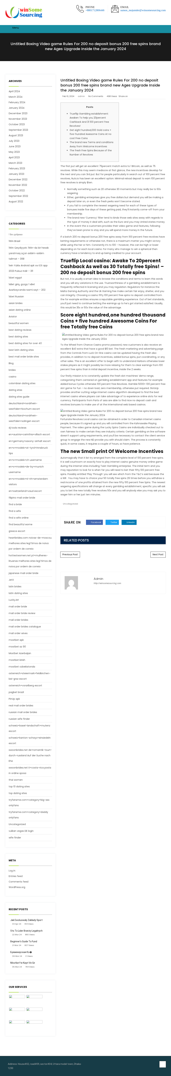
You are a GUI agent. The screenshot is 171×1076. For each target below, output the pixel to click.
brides (12, 370)
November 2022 (18, 185)
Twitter (113, 522)
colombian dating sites (22, 383)
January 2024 (17, 108)
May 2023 (14, 152)
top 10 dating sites (19, 786)
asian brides (16, 303)
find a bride (15, 504)
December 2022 (18, 179)
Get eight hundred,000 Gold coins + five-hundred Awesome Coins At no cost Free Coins (90, 134)
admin (81, 96)
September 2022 (18, 196)
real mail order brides (21, 705)
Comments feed (18, 881)
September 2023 (18, 130)
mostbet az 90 (17, 646)
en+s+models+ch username (25, 460)
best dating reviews (20, 330)
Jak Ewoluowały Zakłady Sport (26, 920)
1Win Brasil (14, 241)
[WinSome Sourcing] (24, 12)
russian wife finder (19, 719)
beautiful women (19, 323)
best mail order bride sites (24, 356)
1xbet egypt (15, 277)
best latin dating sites (21, 350)
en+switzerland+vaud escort (25, 491)
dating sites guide (19, 396)
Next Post (158, 554)
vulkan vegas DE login (21, 831)
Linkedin (130, 522)
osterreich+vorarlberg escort (25, 685)
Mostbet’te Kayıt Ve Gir (22, 962)
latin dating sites (18, 593)
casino (12, 376)
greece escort (17, 531)
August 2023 (16, 135)
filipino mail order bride (22, 497)
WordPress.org (17, 887)
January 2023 (16, 174)
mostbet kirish (17, 660)
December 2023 (18, 113)
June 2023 (15, 146)
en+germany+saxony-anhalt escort (30, 441)
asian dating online (20, 310)
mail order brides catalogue (25, 626)
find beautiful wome (20, 524)
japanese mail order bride (23, 573)
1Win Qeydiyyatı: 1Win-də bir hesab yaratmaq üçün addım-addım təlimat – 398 (29, 253)
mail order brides (18, 620)
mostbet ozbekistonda (22, 666)
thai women (16, 779)
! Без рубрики (16, 234)
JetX (11, 579)
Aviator (13, 316)
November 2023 (18, 119)
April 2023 (14, 157)
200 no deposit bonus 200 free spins (93, 236)
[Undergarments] (34, 1026)
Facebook (96, 522)
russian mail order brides (23, 712)
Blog (11, 363)
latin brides (15, 586)
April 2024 (14, 91)
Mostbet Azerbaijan (20, 653)
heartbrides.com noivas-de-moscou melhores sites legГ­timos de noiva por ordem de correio (30, 543)
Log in (12, 870)
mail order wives (18, 633)
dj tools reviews (17, 427)
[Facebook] (157, 1064)
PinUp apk (14, 699)
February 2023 (17, 168)
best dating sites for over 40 (25, 343)
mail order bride (18, 606)
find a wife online (19, 517)
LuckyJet (14, 600)
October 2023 (17, 124)
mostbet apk (16, 640)
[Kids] (34, 1001)
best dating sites (18, 336)
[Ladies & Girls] (34, 1014)
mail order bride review (22, 613)
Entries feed (16, 876)
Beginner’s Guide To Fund (23, 941)
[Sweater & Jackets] (17, 1026)
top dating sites (18, 793)
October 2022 (17, 190)
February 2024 (17, 102)
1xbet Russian (16, 296)
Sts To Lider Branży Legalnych (26, 930)
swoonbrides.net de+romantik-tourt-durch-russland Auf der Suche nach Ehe (30, 755)
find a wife (15, 511)
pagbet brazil (16, 692)
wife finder (15, 837)
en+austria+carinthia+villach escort (29, 434)
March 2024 (16, 97)
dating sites (15, 390)
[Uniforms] (17, 1014)
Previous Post (70, 554)
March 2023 (15, 163)
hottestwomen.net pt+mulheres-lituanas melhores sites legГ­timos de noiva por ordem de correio (30, 561)
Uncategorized (17, 824)
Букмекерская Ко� (21, 952)
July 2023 (14, 141)
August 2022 (16, 201)
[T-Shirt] (17, 1001)
